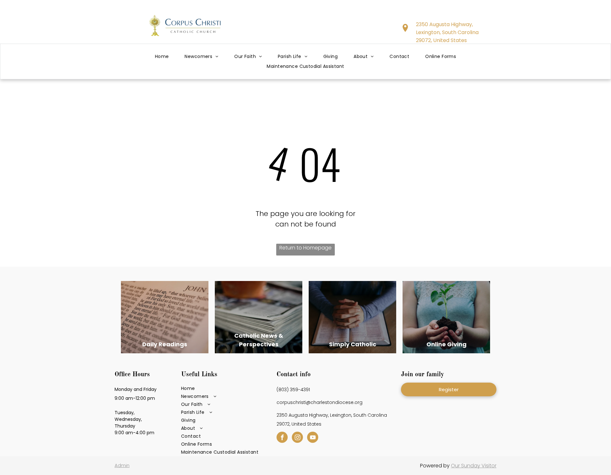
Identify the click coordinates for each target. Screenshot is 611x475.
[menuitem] (162, 57)
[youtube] (312, 438)
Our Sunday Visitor (473, 465)
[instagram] (297, 438)
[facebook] (282, 438)
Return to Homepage (305, 247)
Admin (122, 465)
